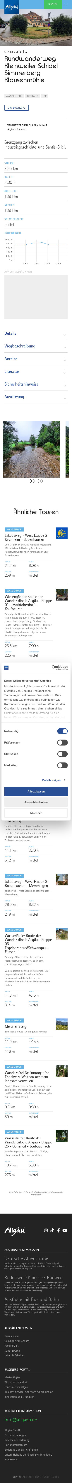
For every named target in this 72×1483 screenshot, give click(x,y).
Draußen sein (11, 1336)
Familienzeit (11, 1345)
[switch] (62, 742)
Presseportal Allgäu (15, 1435)
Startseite (13, 51)
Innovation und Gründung (19, 1397)
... (26, 51)
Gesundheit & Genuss (16, 1341)
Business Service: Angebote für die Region (28, 1392)
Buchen (52, 4)
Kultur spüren (12, 1350)
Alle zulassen (36, 791)
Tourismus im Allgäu (16, 1387)
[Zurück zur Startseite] (36, 7)
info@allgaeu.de (20, 1419)
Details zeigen (51, 780)
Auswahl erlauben (36, 802)
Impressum (10, 1459)
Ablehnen (36, 812)
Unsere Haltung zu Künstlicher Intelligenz (28, 1454)
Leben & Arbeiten (14, 1355)
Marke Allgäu (12, 1377)
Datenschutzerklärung (17, 1440)
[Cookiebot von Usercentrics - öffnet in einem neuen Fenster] (52, 667)
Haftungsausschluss (15, 1445)
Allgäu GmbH (12, 1430)
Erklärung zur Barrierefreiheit (21, 1449)
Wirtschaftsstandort (15, 1382)
